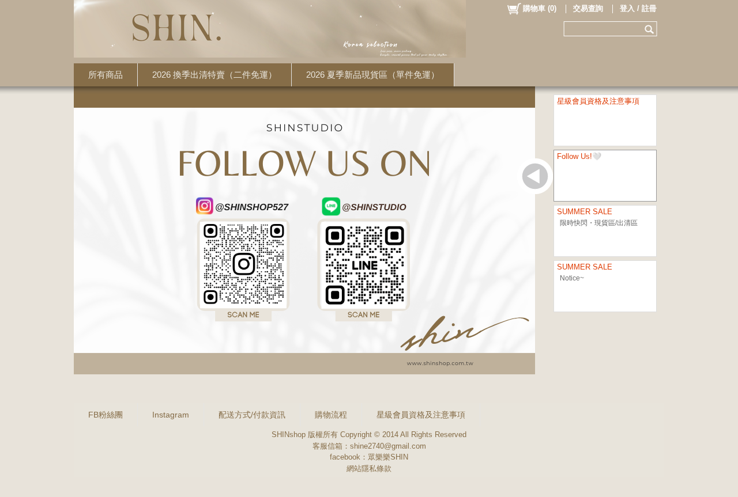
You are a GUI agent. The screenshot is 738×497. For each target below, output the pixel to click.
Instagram (170, 414)
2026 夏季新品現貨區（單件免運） (372, 74)
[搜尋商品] (650, 28)
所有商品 (105, 74)
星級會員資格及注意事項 (420, 414)
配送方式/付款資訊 (252, 414)
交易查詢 (588, 8)
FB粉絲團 (105, 414)
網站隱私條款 (369, 468)
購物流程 (331, 414)
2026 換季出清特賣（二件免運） (214, 74)
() (539, 8)
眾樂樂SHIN (388, 457)
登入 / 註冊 (638, 8)
